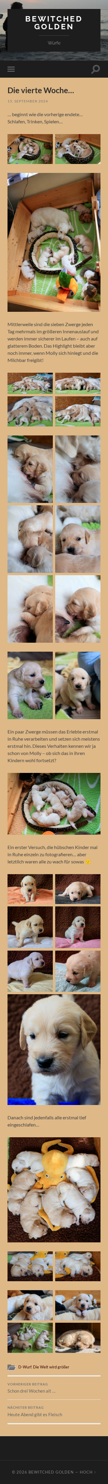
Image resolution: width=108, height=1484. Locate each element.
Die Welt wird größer (51, 1367)
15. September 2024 (28, 101)
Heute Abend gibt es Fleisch (35, 1411)
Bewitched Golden (54, 22)
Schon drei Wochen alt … (32, 1388)
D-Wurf (24, 1367)
